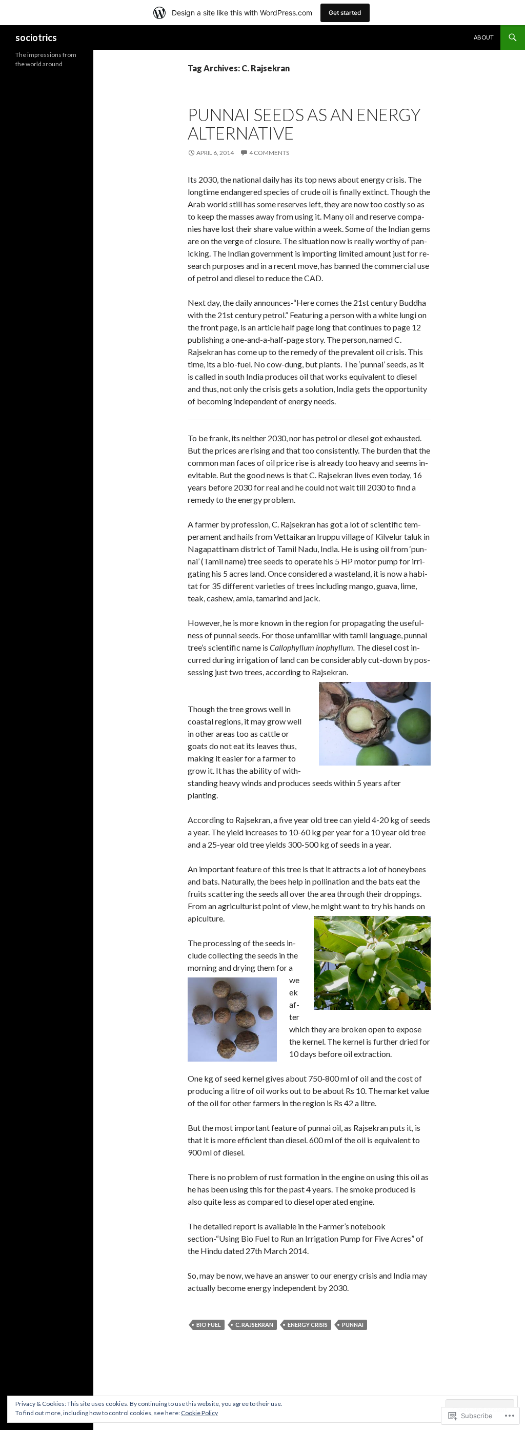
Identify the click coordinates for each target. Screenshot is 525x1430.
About (484, 37)
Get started (345, 12)
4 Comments (269, 152)
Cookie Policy (199, 1413)
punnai (353, 1324)
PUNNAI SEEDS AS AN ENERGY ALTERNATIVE (304, 123)
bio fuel (208, 1324)
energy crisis (308, 1324)
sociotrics (36, 37)
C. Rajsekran (254, 1324)
